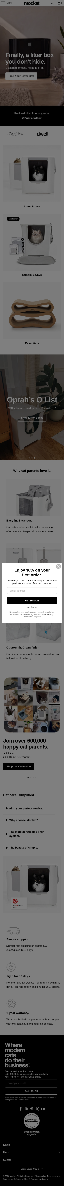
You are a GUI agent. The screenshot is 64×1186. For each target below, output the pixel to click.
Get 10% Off (32, 600)
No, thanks (32, 607)
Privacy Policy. (48, 614)
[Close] (58, 566)
